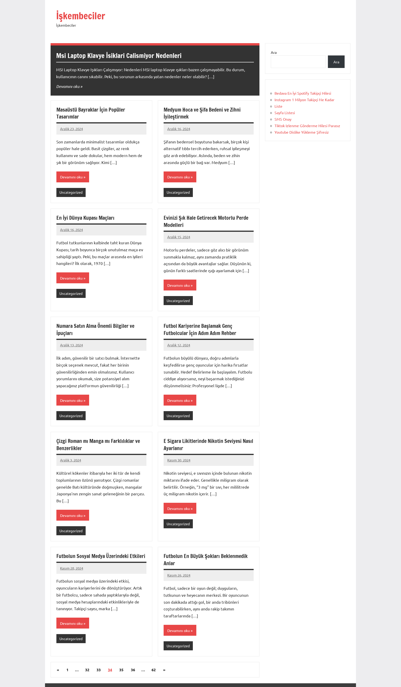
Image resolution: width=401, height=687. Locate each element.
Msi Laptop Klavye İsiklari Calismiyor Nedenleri (118, 55)
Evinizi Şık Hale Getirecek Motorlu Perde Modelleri (206, 221)
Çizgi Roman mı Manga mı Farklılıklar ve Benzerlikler (98, 444)
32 (87, 669)
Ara (274, 52)
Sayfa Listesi (285, 112)
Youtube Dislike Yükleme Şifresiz (302, 132)
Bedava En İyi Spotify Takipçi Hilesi (303, 93)
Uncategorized (71, 192)
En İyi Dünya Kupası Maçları (85, 217)
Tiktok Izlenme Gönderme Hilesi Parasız (307, 125)
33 (99, 669)
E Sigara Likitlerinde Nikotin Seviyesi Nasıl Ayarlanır (208, 444)
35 (121, 669)
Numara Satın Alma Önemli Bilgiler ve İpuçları (95, 329)
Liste (278, 106)
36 (133, 669)
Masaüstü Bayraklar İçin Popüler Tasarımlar (90, 113)
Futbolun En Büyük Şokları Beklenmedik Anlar (206, 559)
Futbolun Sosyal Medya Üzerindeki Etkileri (100, 556)
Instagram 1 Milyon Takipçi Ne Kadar (304, 99)
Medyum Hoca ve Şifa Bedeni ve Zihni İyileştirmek (202, 113)
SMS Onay (283, 119)
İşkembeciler (80, 15)
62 (154, 669)
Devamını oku (67, 86)
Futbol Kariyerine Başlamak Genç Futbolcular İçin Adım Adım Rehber (200, 329)
